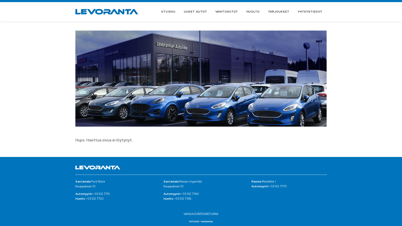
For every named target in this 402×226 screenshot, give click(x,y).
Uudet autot (195, 11)
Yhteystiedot (310, 11)
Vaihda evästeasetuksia (201, 214)
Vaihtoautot (226, 11)
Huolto (253, 11)
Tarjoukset (278, 11)
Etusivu (168, 11)
